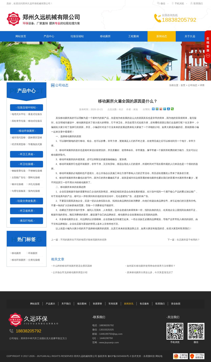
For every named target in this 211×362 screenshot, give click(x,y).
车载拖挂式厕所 (34, 145)
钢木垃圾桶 (17, 184)
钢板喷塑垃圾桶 (18, 171)
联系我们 (198, 3)
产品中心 (49, 36)
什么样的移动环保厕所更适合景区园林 (72, 265)
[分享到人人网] (168, 109)
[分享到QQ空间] (157, 109)
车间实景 (113, 303)
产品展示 (50, 303)
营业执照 (175, 303)
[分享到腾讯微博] (164, 109)
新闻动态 (161, 36)
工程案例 (133, 36)
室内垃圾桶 (34, 191)
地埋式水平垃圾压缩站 (18, 115)
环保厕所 (32, 253)
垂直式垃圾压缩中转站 (34, 115)
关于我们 (66, 303)
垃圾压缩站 (77, 36)
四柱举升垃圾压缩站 (18, 122)
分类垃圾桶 (34, 260)
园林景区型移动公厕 (34, 138)
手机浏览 (179, 3)
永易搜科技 (149, 356)
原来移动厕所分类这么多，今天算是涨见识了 (150, 272)
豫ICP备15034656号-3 (119, 356)
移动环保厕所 (19, 260)
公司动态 (192, 85)
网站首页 (20, 36)
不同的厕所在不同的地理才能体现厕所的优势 (83, 239)
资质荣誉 (97, 303)
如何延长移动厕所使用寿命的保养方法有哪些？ (151, 265)
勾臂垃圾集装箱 (18, 192)
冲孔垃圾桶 (34, 184)
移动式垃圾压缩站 (34, 122)
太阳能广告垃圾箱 (18, 178)
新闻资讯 (128, 303)
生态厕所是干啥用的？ (188, 239)
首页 (183, 85)
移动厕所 (105, 36)
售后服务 (144, 303)
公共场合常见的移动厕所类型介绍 (70, 272)
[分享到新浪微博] (161, 109)
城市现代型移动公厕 (18, 138)
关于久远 (190, 36)
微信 (163, 3)
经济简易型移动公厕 (18, 145)
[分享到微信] (172, 109)
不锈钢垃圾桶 (35, 170)
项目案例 (81, 303)
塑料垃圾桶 (34, 177)
